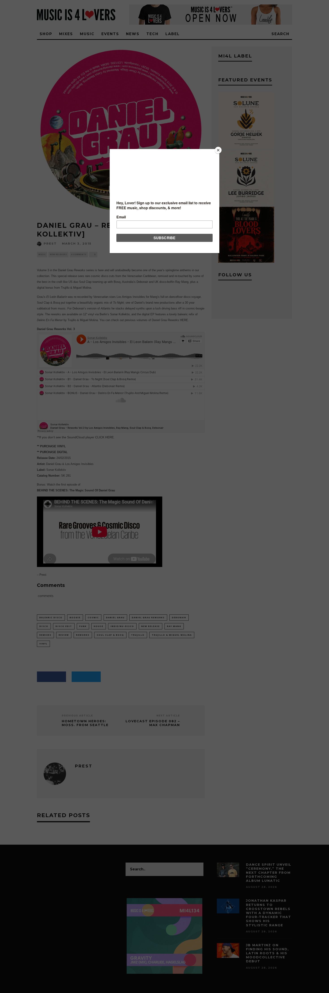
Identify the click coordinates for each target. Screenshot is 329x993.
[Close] (218, 150)
